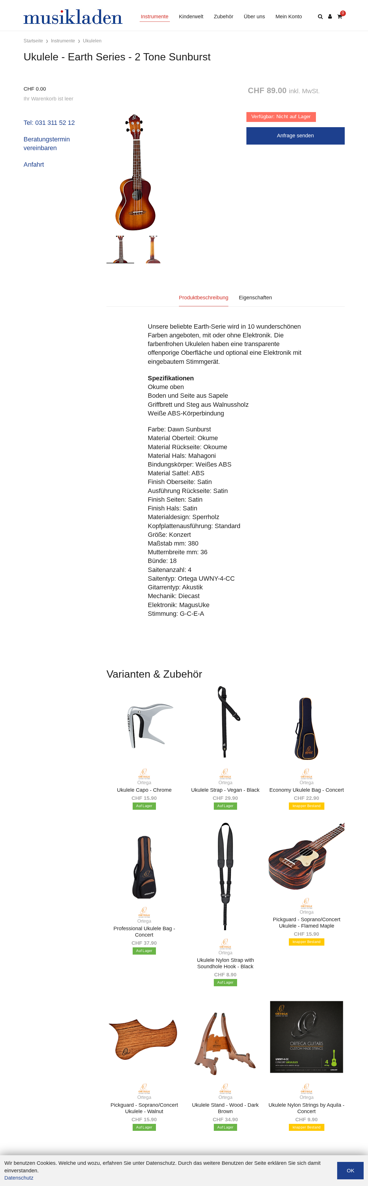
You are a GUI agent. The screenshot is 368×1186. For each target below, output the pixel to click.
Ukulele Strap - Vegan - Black (225, 790)
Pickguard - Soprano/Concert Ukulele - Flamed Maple (306, 923)
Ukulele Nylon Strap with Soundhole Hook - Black (225, 963)
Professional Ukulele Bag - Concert (144, 932)
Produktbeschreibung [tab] (203, 297)
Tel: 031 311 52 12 (49, 122)
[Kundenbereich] (330, 16)
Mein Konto (288, 16)
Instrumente (154, 16)
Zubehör (223, 16)
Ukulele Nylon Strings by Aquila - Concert (306, 1108)
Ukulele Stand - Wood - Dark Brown (225, 1108)
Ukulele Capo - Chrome (144, 790)
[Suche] (320, 16)
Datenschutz (18, 1178)
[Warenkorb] (340, 16)
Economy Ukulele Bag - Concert (306, 790)
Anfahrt (34, 164)
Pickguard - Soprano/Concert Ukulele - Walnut (144, 1108)
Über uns (254, 16)
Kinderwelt (191, 16)
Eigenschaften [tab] (255, 297)
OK (350, 1171)
